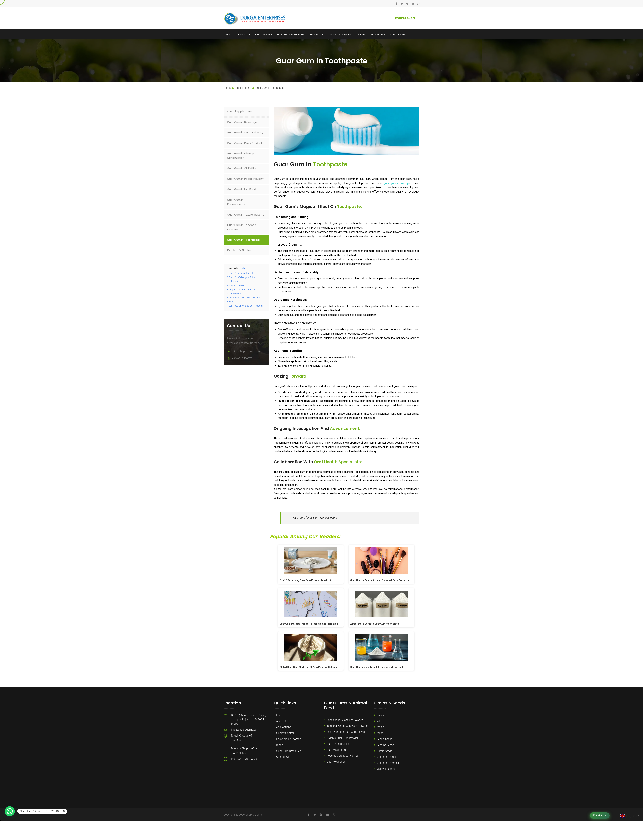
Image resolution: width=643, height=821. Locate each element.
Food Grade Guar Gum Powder (345, 720)
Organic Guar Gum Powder (342, 738)
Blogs (279, 745)
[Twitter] (402, 3)
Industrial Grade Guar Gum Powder (347, 725)
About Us (281, 721)
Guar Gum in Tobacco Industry (241, 227)
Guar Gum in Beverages (242, 122)
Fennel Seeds (384, 739)
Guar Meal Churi (336, 761)
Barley (380, 715)
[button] (10, 811)
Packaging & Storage (288, 739)
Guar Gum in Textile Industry (245, 215)
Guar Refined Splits (338, 743)
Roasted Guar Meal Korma (342, 755)
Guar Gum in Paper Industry (245, 179)
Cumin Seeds (384, 751)
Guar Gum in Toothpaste (243, 240)
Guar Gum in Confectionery (245, 132)
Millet (380, 733)
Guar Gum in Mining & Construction (241, 156)
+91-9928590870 (242, 358)
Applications (283, 727)
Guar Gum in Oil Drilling (242, 168)
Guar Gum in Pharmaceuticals (238, 202)
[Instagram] (417, 3)
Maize (380, 727)
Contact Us (282, 756)
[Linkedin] (413, 3)
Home (279, 715)
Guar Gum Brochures (288, 751)
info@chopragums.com (246, 351)
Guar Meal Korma (337, 749)
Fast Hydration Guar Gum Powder (346, 731)
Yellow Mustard (386, 768)
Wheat (380, 721)
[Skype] (407, 3)
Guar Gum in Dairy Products (245, 143)
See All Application (239, 112)
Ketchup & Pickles (239, 250)
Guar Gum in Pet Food (241, 189)
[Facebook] (397, 3)
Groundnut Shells (387, 756)
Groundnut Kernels (388, 763)
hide (243, 268)
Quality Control (285, 733)
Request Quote (405, 18)
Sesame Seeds (385, 745)
